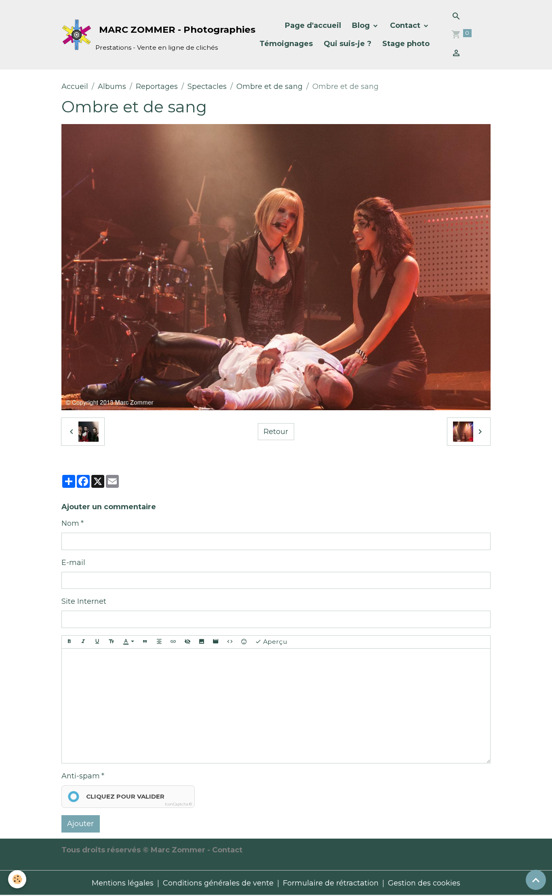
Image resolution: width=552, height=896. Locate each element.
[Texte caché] (187, 642)
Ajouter (80, 823)
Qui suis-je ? (347, 43)
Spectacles (207, 86)
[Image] (201, 642)
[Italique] (83, 642)
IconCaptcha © (178, 804)
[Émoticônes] (244, 642)
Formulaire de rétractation (331, 883)
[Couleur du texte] (128, 642)
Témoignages (286, 43)
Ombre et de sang (269, 86)
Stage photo (406, 43)
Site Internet (83, 601)
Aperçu (274, 641)
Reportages (157, 86)
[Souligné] (97, 642)
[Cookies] (17, 879)
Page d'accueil (313, 25)
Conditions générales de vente (218, 883)
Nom (70, 523)
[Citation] (145, 642)
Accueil (74, 86)
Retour (275, 431)
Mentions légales (123, 883)
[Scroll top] (536, 880)
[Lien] (173, 642)
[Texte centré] (159, 642)
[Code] (230, 642)
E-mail (73, 562)
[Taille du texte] (111, 642)
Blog (362, 25)
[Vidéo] (216, 642)
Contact (406, 25)
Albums (112, 86)
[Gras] (69, 642)
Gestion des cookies (424, 883)
